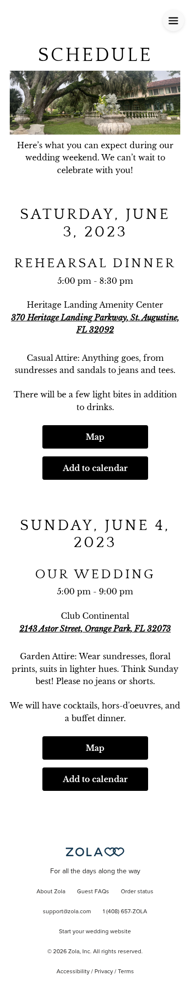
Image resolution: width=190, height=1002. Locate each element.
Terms (126, 972)
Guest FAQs (93, 892)
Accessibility (73, 972)
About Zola (51, 892)
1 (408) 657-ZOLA (125, 912)
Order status (137, 892)
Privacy (104, 972)
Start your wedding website (95, 932)
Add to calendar (95, 468)
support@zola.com (67, 912)
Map (95, 437)
